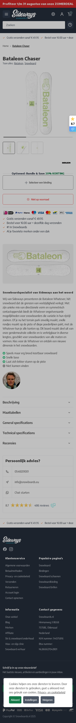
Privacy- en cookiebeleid (51, 692)
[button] (38, 361)
